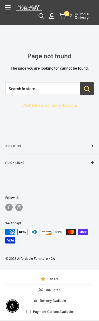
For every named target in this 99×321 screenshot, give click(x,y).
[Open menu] (8, 7)
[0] (62, 16)
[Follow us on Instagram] (19, 207)
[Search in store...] (87, 88)
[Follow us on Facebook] (9, 207)
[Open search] (41, 16)
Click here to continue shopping (49, 105)
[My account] (51, 16)
